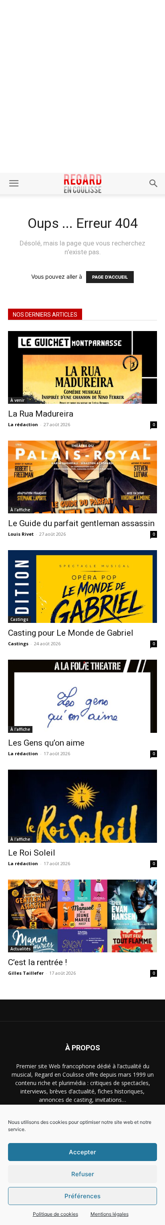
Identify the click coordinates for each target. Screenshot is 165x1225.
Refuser (82, 1174)
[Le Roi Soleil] (82, 806)
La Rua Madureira (40, 414)
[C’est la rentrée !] (82, 916)
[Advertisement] (82, 86)
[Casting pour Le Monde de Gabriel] (82, 586)
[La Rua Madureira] (82, 367)
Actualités (20, 949)
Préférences (82, 1196)
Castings (19, 619)
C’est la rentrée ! (37, 962)
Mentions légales (110, 1214)
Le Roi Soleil (31, 853)
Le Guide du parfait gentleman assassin (81, 523)
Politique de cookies (55, 1214)
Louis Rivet (21, 534)
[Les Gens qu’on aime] (82, 696)
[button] (13, 183)
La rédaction (23, 424)
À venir (17, 400)
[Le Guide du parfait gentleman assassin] (82, 477)
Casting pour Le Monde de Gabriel (70, 633)
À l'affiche (20, 510)
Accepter (82, 1152)
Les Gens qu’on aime (46, 743)
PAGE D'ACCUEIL (110, 277)
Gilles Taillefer (26, 973)
